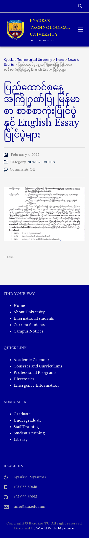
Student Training (29, 433)
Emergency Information (36, 385)
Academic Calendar (31, 360)
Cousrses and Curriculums (38, 366)
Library (21, 439)
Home (19, 305)
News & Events (41, 162)
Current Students (29, 325)
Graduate (22, 414)
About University (29, 312)
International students (34, 318)
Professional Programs (35, 372)
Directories (24, 379)
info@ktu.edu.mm (29, 507)
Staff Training (26, 427)
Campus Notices (28, 331)
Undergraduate (28, 420)
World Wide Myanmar (55, 528)
